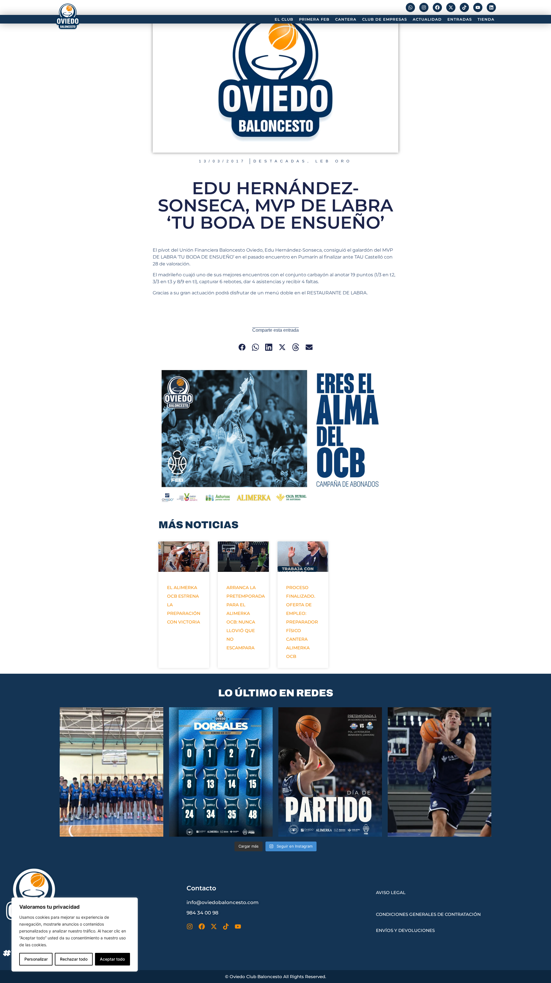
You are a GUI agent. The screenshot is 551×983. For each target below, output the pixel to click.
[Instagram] (423, 7)
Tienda (486, 19)
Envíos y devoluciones (405, 930)
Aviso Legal (391, 892)
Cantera (345, 19)
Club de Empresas (384, 19)
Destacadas (280, 161)
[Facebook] (437, 7)
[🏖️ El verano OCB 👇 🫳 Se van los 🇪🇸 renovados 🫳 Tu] (439, 772)
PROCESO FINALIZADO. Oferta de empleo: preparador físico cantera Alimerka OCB (302, 622)
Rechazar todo (74, 959)
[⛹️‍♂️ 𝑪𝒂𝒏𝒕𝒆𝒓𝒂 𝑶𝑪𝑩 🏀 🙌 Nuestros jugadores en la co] (111, 772)
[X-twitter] (450, 7)
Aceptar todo (112, 959)
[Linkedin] (491, 7)
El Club (284, 19)
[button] (242, 347)
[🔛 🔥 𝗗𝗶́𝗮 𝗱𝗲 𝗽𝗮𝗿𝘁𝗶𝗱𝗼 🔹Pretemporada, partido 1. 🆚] (330, 772)
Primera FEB (314, 19)
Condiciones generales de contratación (428, 914)
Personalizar (36, 959)
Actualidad (427, 19)
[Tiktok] (464, 7)
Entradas (459, 19)
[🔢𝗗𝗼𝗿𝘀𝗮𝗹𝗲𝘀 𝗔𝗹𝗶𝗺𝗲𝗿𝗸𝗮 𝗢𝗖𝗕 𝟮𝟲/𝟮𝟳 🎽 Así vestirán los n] (221, 772)
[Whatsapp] (410, 7)
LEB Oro (333, 161)
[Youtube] (477, 7)
